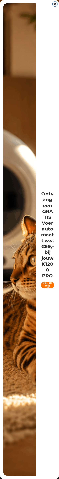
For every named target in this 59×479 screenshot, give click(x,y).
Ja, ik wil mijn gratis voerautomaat (47, 285)
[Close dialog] (54, 4)
